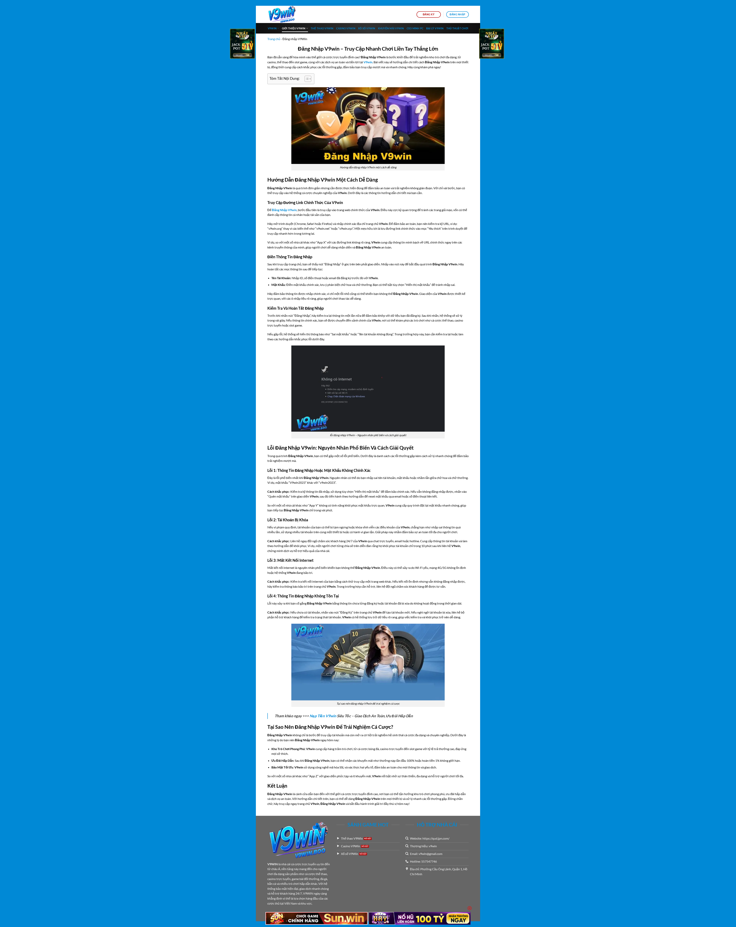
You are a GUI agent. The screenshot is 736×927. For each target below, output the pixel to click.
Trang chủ (273, 39)
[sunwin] (316, 918)
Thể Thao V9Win (322, 28)
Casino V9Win (345, 28)
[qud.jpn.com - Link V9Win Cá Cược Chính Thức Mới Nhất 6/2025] (286, 14)
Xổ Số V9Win (366, 28)
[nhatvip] (242, 44)
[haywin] (420, 918)
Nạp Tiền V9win (323, 716)
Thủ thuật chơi (457, 28)
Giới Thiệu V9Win (294, 28)
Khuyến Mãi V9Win (391, 28)
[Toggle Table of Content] (306, 79)
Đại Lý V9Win (435, 28)
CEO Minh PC (415, 28)
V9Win (272, 28)
